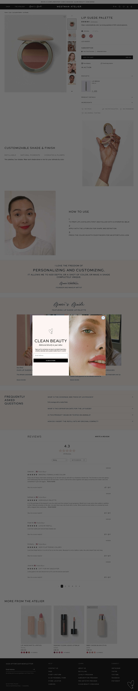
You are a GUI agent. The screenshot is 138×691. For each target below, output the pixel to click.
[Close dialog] (103, 317)
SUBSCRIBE (51, 360)
